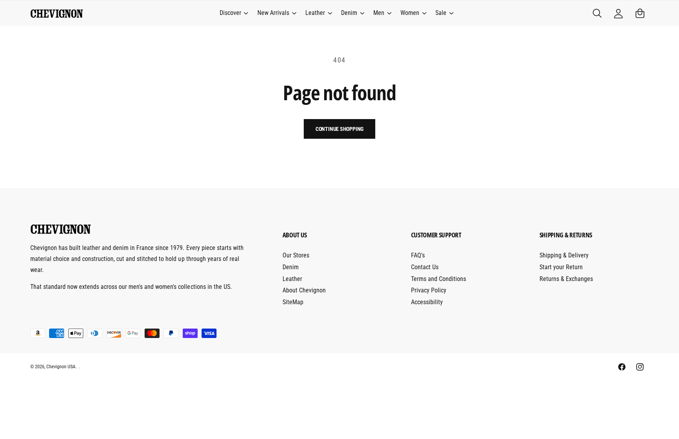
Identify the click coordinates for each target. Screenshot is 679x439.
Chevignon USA (60, 366)
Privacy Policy (428, 290)
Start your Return (561, 267)
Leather (315, 13)
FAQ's (418, 255)
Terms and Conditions (438, 279)
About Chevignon (304, 290)
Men (378, 13)
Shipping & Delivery (564, 255)
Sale (440, 13)
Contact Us (425, 267)
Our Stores (296, 255)
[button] (233, 13)
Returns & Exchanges (566, 279)
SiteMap (293, 302)
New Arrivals (273, 13)
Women (409, 13)
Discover (230, 13)
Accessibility (427, 302)
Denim (349, 13)
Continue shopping (340, 129)
